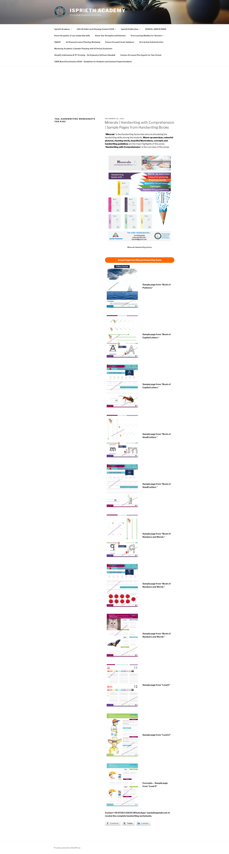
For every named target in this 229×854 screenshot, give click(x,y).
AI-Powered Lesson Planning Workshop (83, 42)
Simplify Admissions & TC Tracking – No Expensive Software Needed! (84, 55)
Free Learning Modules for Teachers (146, 35)
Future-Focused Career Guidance (119, 42)
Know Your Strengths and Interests (110, 35)
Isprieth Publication (129, 29)
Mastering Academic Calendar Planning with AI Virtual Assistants (83, 48)
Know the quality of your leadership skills (72, 35)
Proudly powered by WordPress (67, 848)
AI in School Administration (151, 42)
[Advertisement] (114, 86)
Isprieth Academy (98, 10)
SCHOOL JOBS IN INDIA (155, 29)
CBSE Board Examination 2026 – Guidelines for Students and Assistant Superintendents (93, 61)
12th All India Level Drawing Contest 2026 (95, 29)
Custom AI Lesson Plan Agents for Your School (140, 55)
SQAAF (57, 42)
